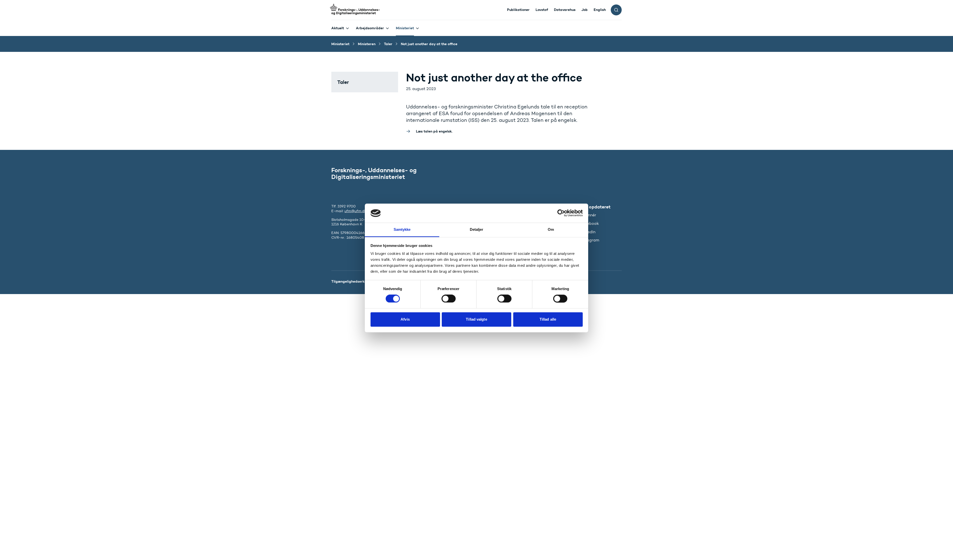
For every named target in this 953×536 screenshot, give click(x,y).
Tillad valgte (476, 319)
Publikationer (518, 9)
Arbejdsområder (370, 28)
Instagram (589, 240)
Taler (343, 82)
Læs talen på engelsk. (434, 131)
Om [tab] (551, 229)
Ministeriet (405, 28)
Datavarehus (565, 9)
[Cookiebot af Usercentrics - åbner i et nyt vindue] (561, 213)
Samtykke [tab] (402, 229)
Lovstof (542, 9)
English (600, 9)
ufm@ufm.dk (355, 211)
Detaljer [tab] (476, 229)
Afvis (405, 319)
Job (584, 9)
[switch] (449, 299)
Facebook (589, 223)
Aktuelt (337, 28)
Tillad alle (548, 319)
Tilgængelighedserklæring (353, 281)
